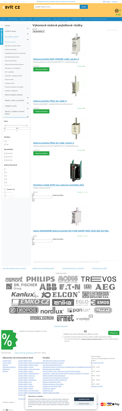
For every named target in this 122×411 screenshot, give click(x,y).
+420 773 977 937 (19, 353)
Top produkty (38, 31)
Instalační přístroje (10, 42)
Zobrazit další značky (61, 326)
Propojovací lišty (9, 83)
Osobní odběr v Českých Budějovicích (30, 363)
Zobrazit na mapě (97, 386)
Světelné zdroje (13, 19)
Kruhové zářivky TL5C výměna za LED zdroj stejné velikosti (61, 371)
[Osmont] (14, 279)
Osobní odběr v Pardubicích (27, 380)
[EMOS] (100, 302)
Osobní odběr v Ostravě (26, 378)
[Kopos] (23, 310)
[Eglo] (82, 302)
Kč (4, 131)
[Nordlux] (52, 310)
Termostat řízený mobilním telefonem (55, 380)
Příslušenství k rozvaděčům (12, 68)
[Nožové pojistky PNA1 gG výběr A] (76, 86)
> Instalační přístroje (35, 22)
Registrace (114, 1)
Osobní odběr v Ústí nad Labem (28, 390)
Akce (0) (9, 192)
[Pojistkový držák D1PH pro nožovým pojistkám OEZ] (76, 170)
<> (5, 125)
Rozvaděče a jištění (26, 19)
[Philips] (41, 279)
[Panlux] (78, 310)
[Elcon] (60, 294)
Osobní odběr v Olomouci (26, 375)
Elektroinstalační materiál (42, 19)
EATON (6, 144)
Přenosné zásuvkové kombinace (14, 64)
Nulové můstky (9, 79)
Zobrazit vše (7, 185)
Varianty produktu (41, 69)
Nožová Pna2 (8, 160)
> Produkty (12, 22)
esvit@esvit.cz (30, 353)
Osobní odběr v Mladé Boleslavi (28, 373)
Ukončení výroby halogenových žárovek (55, 378)
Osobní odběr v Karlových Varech (29, 369)
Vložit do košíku (58, 195)
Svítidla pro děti (48, 390)
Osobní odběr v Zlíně (25, 395)
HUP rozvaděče (9, 72)
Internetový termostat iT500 (52, 386)
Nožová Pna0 (8, 153)
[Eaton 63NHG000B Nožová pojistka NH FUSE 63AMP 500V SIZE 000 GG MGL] (76, 216)
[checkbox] (9, 189)
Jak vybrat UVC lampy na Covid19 (54, 360)
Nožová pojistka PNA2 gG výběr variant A (53, 143)
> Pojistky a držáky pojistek (49, 22)
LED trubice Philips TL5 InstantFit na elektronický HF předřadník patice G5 (67, 367)
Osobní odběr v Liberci (25, 371)
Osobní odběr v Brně (25, 360)
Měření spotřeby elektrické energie (54, 375)
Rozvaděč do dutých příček (13, 46)
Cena (6, 121)
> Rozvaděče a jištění (22, 22)
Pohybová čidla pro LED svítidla (53, 384)
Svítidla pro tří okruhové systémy (53, 363)
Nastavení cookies (84, 403)
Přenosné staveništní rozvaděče (14, 87)
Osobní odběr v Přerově (26, 386)
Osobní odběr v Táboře (25, 388)
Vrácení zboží (7, 360)
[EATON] (70, 286)
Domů (5, 22)
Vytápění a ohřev (77, 19)
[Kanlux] (25, 294)
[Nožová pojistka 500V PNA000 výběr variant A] (76, 44)
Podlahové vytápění (49, 388)
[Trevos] (98, 279)
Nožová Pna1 (8, 157)
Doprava (5, 1)
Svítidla (3, 19)
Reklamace (6, 369)
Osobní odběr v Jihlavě (25, 367)
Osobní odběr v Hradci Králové (28, 365)
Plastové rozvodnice (11, 49)
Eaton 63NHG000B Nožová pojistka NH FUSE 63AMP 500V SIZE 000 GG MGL (71, 231)
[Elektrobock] (88, 286)
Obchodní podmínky (14, 1)
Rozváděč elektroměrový (12, 57)
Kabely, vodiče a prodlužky (61, 19)
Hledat (84, 7)
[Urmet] (65, 317)
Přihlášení (107, 1)
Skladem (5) (11, 189)
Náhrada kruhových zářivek (51, 369)
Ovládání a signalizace (11, 91)
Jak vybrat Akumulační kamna (52, 365)
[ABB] (48, 286)
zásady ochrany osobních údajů (91, 339)
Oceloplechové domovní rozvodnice (15, 53)
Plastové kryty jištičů (11, 61)
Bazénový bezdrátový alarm (52, 382)
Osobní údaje (7, 363)
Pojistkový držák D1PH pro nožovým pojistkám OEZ (58, 185)
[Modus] (68, 279)
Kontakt (23, 1)
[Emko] (31, 302)
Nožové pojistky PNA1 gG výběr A (50, 101)
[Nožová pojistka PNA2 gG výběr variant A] (76, 128)
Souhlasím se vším (84, 399)
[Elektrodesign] (96, 294)
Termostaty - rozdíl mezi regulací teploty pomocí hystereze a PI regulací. (66, 373)
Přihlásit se (113, 333)
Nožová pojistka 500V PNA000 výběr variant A (56, 59)
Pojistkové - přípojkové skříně (13, 76)
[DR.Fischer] (21, 286)
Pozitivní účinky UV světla (51, 393)
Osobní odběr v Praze (25, 384)
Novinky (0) (11, 196)
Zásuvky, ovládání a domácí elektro (95, 19)
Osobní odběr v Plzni (25, 382)
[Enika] (63, 302)
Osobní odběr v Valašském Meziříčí (29, 393)
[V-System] (84, 317)
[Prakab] (103, 310)
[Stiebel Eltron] (42, 317)
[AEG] (105, 286)
